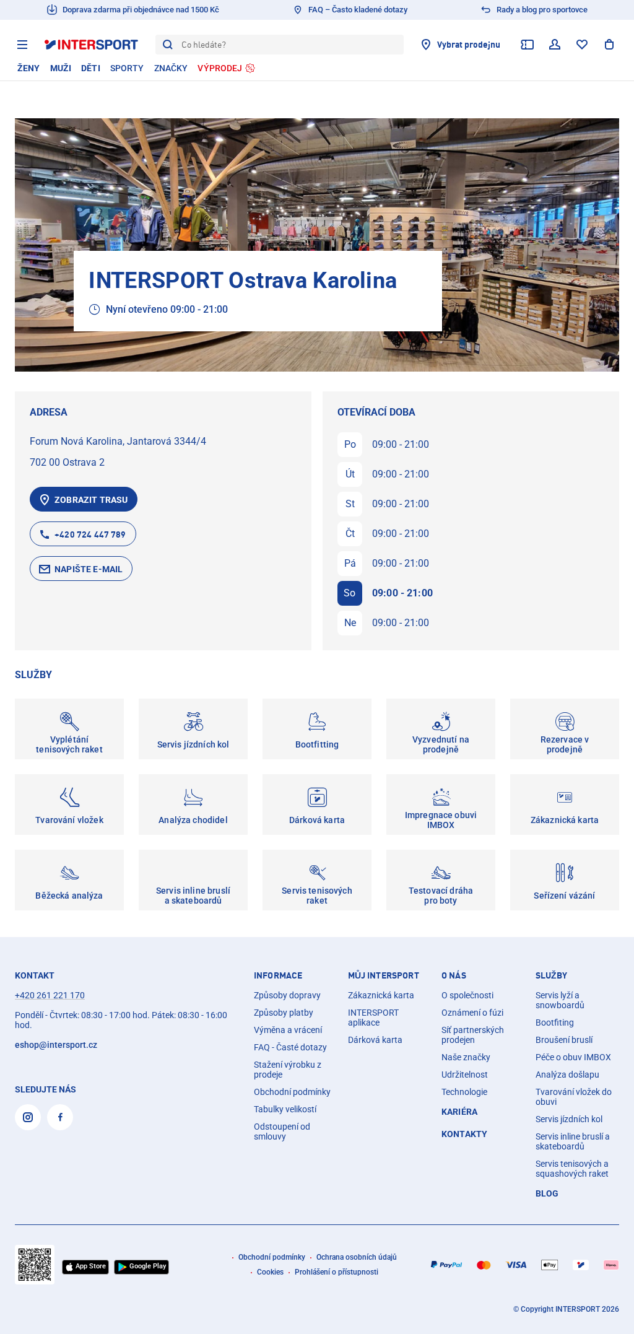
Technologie (464, 1092)
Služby (552, 975)
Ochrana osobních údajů (356, 1257)
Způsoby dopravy (287, 995)
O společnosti (467, 995)
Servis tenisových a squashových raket (572, 1169)
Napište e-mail (88, 569)
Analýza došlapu (567, 1074)
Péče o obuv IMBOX (573, 1057)
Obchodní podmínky (292, 1092)
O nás (453, 975)
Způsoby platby (283, 1013)
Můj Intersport (383, 975)
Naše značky (465, 1057)
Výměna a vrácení (288, 1030)
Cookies (270, 1272)
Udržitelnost (464, 1074)
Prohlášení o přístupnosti (336, 1272)
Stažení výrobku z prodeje (287, 1069)
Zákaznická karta (381, 995)
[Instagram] (28, 1117)
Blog (547, 1193)
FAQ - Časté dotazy (290, 1047)
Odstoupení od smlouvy (282, 1131)
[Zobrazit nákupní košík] (609, 44)
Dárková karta (375, 1040)
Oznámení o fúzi (472, 1013)
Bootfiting (555, 1022)
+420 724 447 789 (90, 534)
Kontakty (464, 1134)
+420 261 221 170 (50, 995)
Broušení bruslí (564, 1040)
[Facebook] (60, 1117)
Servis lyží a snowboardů (560, 1000)
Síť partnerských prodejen (472, 1035)
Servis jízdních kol (569, 1119)
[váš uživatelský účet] (554, 44)
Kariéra (459, 1112)
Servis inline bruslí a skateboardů (573, 1141)
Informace (278, 975)
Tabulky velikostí (285, 1109)
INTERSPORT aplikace (373, 1017)
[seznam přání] (582, 44)
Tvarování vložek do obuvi (574, 1097)
